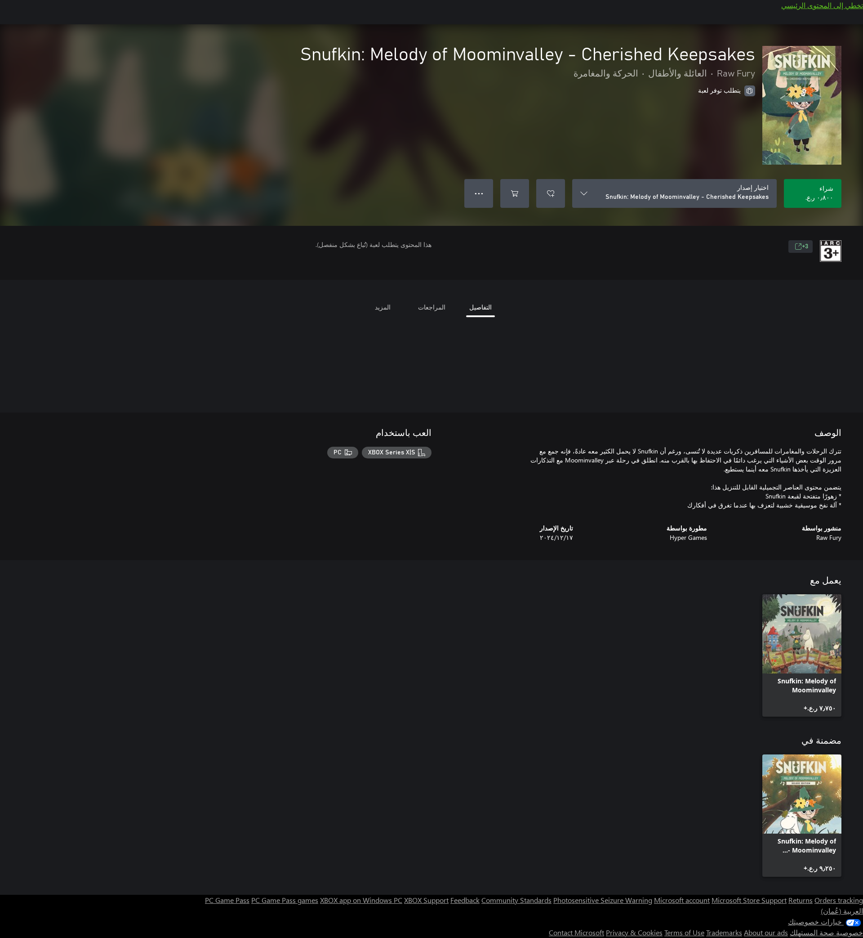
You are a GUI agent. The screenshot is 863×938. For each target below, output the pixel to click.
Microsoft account (682, 900)
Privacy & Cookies (634, 932)
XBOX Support (426, 900)
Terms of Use (684, 932)
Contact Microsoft (576, 932)
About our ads (766, 932)
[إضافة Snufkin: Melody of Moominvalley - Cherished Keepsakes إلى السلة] (514, 193)
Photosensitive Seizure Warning (602, 900)
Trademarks (724, 932)
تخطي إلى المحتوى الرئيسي (822, 5)
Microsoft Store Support (749, 900)
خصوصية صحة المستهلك (826, 932)
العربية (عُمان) (842, 911)
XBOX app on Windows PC (361, 900)
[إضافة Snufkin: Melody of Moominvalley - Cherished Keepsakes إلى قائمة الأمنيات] (550, 193)
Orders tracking (838, 900)
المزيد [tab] (383, 307)
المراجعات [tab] (431, 307)
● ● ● (479, 193)
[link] (801, 655)
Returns (800, 900)
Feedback (465, 900)
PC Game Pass (227, 900)
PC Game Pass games (284, 900)
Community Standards (516, 900)
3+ (805, 246)
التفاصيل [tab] (480, 307)
